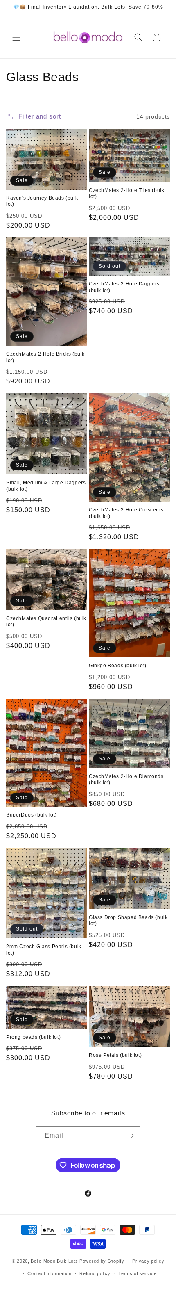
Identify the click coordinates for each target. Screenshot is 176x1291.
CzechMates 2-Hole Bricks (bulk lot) (45, 357)
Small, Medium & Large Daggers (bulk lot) (46, 486)
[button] (16, 37)
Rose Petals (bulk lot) (115, 1055)
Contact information (49, 1273)
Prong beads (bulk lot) (33, 1037)
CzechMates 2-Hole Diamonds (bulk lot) (126, 779)
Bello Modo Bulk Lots (54, 1260)
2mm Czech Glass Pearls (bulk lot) (43, 950)
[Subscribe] (131, 1135)
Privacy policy (148, 1261)
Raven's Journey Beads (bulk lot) (42, 201)
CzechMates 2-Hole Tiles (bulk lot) (126, 193)
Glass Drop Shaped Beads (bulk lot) (128, 921)
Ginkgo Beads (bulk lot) (118, 665)
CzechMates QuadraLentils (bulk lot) (46, 622)
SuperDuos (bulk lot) (31, 815)
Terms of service (137, 1273)
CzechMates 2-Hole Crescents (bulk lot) (126, 513)
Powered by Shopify (101, 1260)
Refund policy (94, 1273)
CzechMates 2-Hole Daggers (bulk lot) (124, 287)
